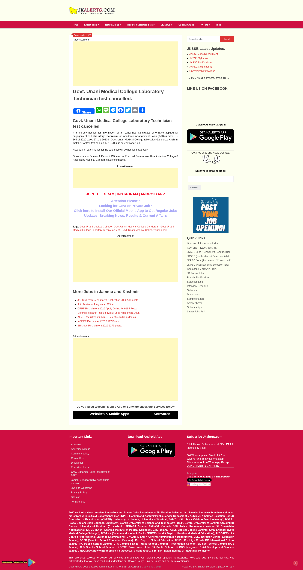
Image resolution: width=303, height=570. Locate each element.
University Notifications (202, 71)
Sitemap (75, 497)
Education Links (80, 467)
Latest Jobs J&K (196, 311)
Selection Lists (195, 281)
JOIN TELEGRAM (100, 194)
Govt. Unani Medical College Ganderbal (136, 226)
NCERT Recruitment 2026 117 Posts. (98, 321)
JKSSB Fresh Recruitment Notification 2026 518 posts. (108, 300)
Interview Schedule (197, 286)
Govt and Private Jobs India (202, 243)
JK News (165, 24)
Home (75, 24)
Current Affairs (186, 24)
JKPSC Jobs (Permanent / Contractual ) (209, 260)
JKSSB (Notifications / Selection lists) (208, 256)
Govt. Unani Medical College (96, 226)
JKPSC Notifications (200, 66)
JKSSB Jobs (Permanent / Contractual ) (209, 252)
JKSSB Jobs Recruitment (203, 54)
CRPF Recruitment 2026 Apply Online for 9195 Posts (107, 308)
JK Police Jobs (195, 273)
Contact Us (77, 458)
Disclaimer (77, 462)
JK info (204, 24)
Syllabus (192, 290)
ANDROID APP (153, 194)
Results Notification (198, 277)
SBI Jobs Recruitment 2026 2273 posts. (99, 325)
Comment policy (80, 453)
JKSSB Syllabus (198, 58)
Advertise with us (80, 449)
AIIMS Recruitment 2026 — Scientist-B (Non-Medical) (107, 317)
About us (76, 444)
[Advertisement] (125, 63)
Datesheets (193, 294)
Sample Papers (195, 298)
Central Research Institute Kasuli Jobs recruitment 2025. (108, 312)
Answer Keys (194, 303)
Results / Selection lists (140, 24)
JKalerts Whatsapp (81, 488)
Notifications (112, 24)
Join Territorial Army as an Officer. (96, 304)
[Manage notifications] (295, 563)
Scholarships (194, 307)
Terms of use (78, 501)
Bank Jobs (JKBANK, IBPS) (202, 269)
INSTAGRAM (127, 194)
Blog (218, 24)
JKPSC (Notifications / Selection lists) (208, 264)
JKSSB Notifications (200, 62)
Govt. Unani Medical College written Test (144, 230)
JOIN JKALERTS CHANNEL (203, 465)
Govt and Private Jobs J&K (202, 247)
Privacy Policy (79, 492)
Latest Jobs (90, 24)
